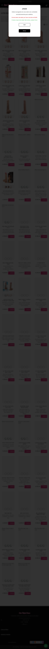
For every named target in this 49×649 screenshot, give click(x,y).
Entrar (24, 30)
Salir (24, 24)
